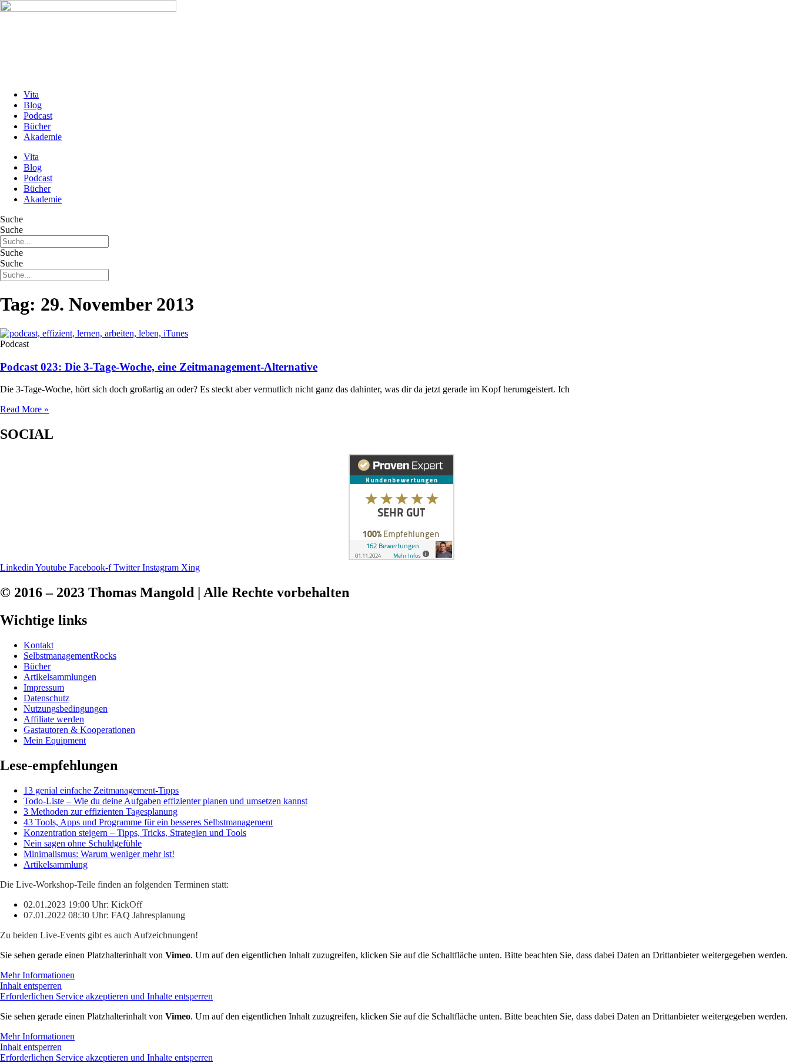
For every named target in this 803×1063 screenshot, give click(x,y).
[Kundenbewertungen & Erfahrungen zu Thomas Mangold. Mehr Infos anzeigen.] (401, 557)
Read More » (24, 409)
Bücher (37, 126)
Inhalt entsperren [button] (31, 986)
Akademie (43, 137)
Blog (33, 105)
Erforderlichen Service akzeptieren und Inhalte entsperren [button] (106, 996)
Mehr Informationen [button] (37, 975)
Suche (11, 219)
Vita (31, 94)
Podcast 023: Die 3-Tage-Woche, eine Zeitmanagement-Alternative (158, 367)
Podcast (38, 116)
